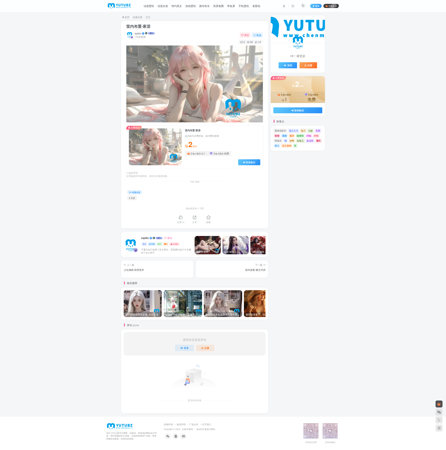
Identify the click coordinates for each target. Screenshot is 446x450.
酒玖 (318, 140)
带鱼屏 (231, 6)
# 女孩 (132, 197)
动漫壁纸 (149, 6)
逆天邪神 (286, 145)
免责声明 (181, 424)
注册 (206, 348)
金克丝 (310, 140)
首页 (126, 17)
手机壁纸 (244, 6)
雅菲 (292, 135)
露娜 (284, 135)
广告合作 (193, 424)
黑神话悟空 (280, 130)
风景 (318, 130)
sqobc (138, 33)
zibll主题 (203, 429)
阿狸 (316, 135)
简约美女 (176, 6)
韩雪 (277, 135)
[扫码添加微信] (439, 412)
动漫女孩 (162, 6)
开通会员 (332, 5)
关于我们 (206, 424)
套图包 (256, 6)
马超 (310, 130)
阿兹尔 (278, 140)
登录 (186, 348)
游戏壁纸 (190, 6)
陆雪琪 (300, 135)
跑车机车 (204, 6)
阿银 (309, 135)
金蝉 (292, 140)
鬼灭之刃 (293, 130)
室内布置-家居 (138, 26)
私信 (258, 35)
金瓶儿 (300, 140)
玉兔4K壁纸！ (188, 429)
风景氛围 (218, 6)
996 (153, 243)
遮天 (277, 145)
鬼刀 (303, 130)
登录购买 (250, 162)
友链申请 (168, 424)
